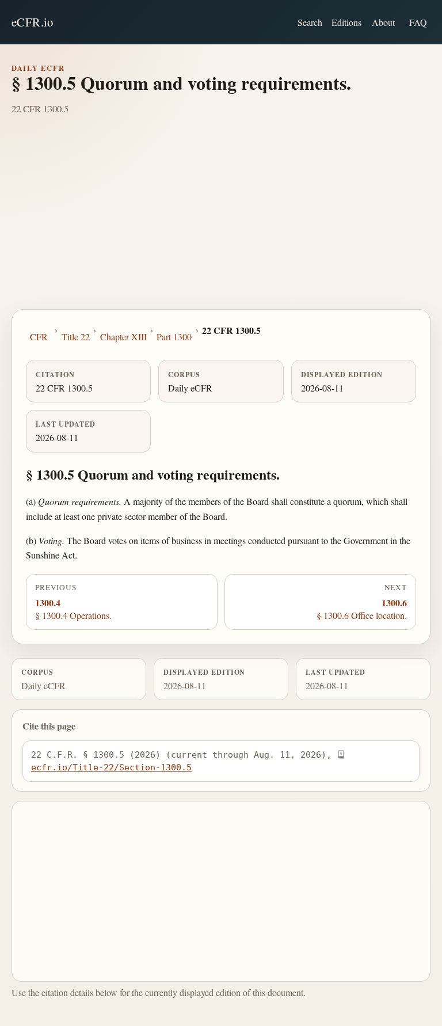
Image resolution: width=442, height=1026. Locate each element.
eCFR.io (33, 22)
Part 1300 (174, 336)
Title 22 (76, 336)
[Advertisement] (221, 222)
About (383, 22)
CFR (39, 336)
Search (310, 22)
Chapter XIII (123, 336)
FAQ (418, 22)
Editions (346, 22)
